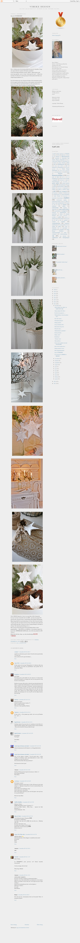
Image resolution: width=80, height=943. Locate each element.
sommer (63, 221)
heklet (54, 186)
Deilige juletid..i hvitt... (60, 348)
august (56, 364)
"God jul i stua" (58, 339)
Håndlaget (57, 156)
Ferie (55, 155)
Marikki (16, 857)
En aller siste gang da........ (60, 313)
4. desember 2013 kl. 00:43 (25, 663)
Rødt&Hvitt (54, 167)
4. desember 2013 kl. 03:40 (24, 769)
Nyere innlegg (14, 924)
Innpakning (57, 158)
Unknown (16, 712)
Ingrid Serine (17, 722)
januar (56, 379)
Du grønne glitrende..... (61, 277)
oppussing (54, 209)
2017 (55, 295)
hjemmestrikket (60, 186)
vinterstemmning (63, 234)
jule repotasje (54, 193)
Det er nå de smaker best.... (60, 346)
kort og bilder (65, 201)
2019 (55, 291)
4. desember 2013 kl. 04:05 (25, 781)
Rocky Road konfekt (59, 165)
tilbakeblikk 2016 (55, 228)
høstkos (53, 188)
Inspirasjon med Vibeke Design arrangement (60, 158)
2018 (55, 293)
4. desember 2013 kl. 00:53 (25, 674)
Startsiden (27, 924)
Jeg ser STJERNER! (59, 352)
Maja (68, 162)
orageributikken (57, 211)
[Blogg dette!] (22, 641)
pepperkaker (54, 214)
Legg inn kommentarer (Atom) (22, 927)
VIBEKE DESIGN (40, 6)
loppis (59, 204)
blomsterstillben (57, 175)
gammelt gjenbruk (65, 183)
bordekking (54, 178)
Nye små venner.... (58, 318)
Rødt (66, 165)
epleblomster (62, 180)
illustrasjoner (59, 188)
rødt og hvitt (58, 220)
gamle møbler (55, 183)
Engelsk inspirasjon (60, 153)
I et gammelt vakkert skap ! (62, 262)
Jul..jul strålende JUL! (59, 324)
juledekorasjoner (57, 194)
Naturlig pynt (61, 164)
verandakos (61, 229)
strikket (53, 226)
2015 (55, 299)
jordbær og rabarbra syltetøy (63, 189)
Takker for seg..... (59, 269)
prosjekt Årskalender (63, 215)
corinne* (16, 652)
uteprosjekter (64, 228)
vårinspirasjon (65, 237)
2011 (55, 383)
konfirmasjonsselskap (56, 201)
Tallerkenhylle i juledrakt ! (60, 330)
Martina (16, 699)
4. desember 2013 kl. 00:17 (24, 652)
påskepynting (55, 218)
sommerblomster (56, 223)
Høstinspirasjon (65, 156)
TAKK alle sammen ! (60, 254)
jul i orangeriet (63, 191)
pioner (61, 214)
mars (56, 374)
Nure (68, 164)
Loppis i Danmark (61, 162)
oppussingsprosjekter (64, 209)
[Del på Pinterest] (27, 641)
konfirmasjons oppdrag (62, 200)
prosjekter (54, 217)
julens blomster (57, 196)
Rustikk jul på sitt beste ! (61, 246)
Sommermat (60, 167)
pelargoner (54, 212)
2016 (55, 297)
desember (57, 305)
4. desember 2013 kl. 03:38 (35, 746)
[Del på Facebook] (25, 641)
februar (56, 377)
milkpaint (54, 206)
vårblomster (55, 237)
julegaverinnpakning (65, 194)
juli (56, 366)
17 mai (53, 153)
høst (66, 186)
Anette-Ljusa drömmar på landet (21, 746)
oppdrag (65, 207)
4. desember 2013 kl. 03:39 (35, 754)
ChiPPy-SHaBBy (18, 802)
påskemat (66, 217)
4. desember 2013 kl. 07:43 (27, 816)
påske (59, 217)
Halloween (63, 155)
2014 (55, 301)
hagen (68, 184)
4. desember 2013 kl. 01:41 (24, 712)
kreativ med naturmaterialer (58, 203)
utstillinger (54, 229)
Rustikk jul (57, 336)
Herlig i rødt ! (57, 334)
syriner (66, 226)
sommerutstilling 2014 (64, 224)
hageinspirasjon (62, 184)
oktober (57, 360)
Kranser (55, 162)
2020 (55, 289)
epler (67, 180)
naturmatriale (55, 207)
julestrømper (60, 198)
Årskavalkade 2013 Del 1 (60, 311)
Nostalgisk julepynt (59, 320)
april (56, 372)
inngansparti (65, 188)
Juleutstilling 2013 (65, 161)
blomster (60, 173)
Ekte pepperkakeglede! (59, 350)
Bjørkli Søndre (17, 733)
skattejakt (54, 221)
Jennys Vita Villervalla (19, 834)
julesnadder (54, 198)
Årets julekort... (58, 341)
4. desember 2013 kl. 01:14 (24, 699)
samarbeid (66, 220)
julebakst (60, 193)
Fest (59, 155)
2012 (55, 381)
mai (56, 370)
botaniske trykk (62, 178)
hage (55, 184)
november (57, 358)
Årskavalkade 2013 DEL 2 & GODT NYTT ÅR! (61, 308)
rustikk (61, 218)
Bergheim (16, 674)
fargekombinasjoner (55, 181)
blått (58, 177)
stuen (59, 226)
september (57, 362)
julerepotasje (65, 196)
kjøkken (66, 198)
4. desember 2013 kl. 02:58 (27, 733)
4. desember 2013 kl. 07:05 (28, 802)
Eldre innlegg (40, 924)
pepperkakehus (63, 212)
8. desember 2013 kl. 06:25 (23, 894)
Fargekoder (67, 153)
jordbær (53, 189)
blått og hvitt (65, 177)
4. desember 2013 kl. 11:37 (24, 857)
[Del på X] (24, 641)
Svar (15, 658)
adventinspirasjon (58, 172)
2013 (55, 304)
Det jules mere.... (58, 328)
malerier (65, 204)
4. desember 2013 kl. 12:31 (24, 875)
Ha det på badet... (58, 332)
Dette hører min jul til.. (59, 326)
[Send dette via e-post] (21, 641)
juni (56, 368)
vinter (65, 232)
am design (16, 781)
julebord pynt (66, 193)
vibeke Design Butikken (60, 230)
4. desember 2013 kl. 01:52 (26, 722)
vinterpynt (54, 234)
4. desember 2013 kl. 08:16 (24, 848)
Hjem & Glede (17, 816)
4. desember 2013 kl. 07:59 (31, 834)
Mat (54, 164)
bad (64, 172)
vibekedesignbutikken (56, 232)
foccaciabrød (65, 181)
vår (53, 236)
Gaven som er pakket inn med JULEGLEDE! (61, 343)
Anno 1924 (16, 663)
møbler (63, 206)
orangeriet (64, 211)
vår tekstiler (63, 236)
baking (68, 172)
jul (54, 191)
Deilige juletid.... (58, 322)
